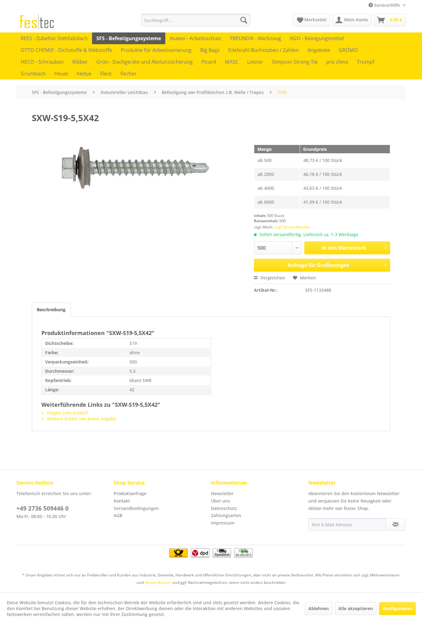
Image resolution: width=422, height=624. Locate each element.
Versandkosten (158, 582)
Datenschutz (224, 508)
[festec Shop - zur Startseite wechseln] (36, 21)
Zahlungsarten (226, 515)
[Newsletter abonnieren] (395, 524)
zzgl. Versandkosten (292, 227)
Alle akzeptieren (355, 608)
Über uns (220, 501)
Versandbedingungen (136, 508)
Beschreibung (51, 309)
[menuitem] (195, 20)
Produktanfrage (130, 493)
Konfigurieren (397, 608)
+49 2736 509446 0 (42, 508)
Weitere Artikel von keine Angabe (81, 419)
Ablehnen (318, 608)
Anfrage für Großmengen (318, 265)
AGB (118, 515)
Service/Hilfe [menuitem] (387, 5)
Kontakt (122, 501)
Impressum (222, 523)
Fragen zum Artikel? (67, 413)
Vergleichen (272, 278)
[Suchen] (243, 20)
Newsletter (222, 493)
